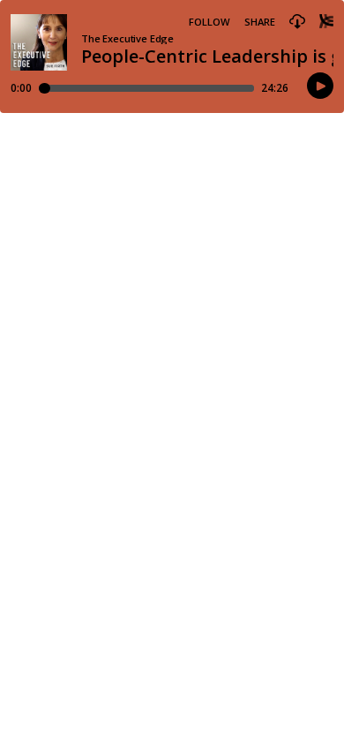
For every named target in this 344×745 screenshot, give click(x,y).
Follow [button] (209, 21)
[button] (297, 22)
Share (259, 21)
